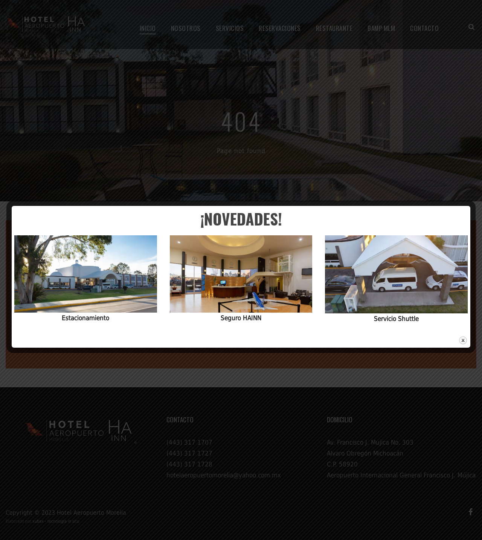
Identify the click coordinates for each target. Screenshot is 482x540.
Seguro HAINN (241, 318)
